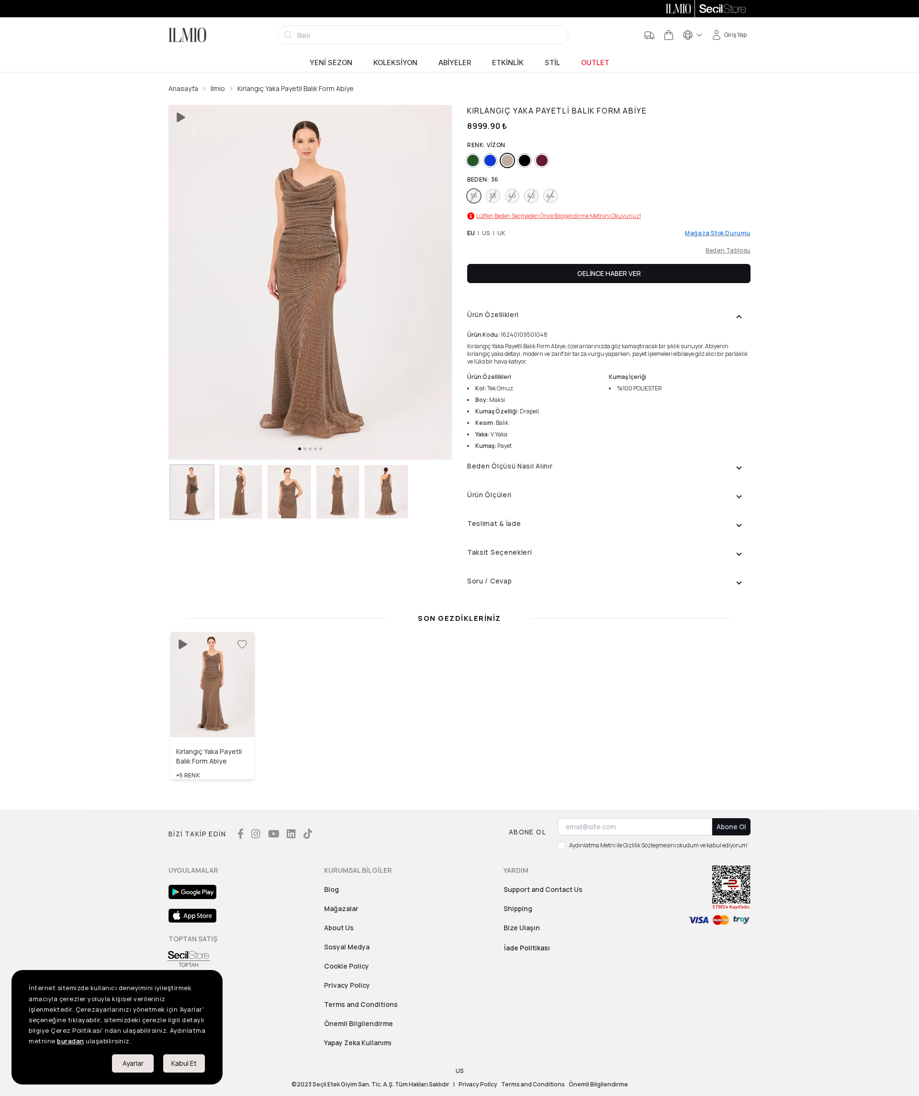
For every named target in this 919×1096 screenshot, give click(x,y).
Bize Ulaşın (522, 927)
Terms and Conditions (361, 1004)
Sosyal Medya (347, 946)
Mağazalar (341, 908)
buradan (70, 1041)
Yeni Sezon (331, 62)
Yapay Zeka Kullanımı (358, 1042)
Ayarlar (133, 1063)
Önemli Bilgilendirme (358, 1023)
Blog (331, 889)
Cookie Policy (346, 965)
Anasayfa (183, 88)
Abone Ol (731, 826)
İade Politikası (527, 947)
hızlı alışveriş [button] (213, 716)
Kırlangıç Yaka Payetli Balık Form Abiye (295, 88)
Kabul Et (184, 1063)
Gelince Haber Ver (609, 273)
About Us (339, 927)
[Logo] (187, 35)
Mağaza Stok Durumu (718, 233)
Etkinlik (508, 62)
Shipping (518, 908)
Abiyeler (454, 62)
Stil (552, 62)
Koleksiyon (395, 62)
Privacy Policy (347, 985)
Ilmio (218, 88)
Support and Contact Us (543, 889)
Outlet (595, 62)
